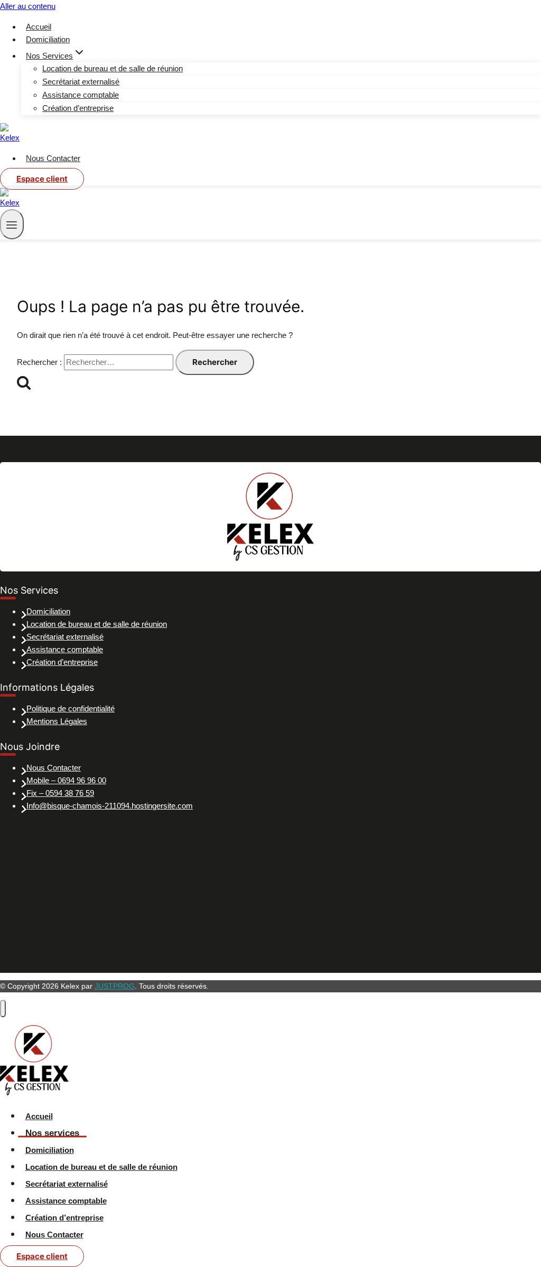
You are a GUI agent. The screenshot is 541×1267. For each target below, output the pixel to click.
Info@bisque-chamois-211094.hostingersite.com (109, 805)
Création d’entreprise (78, 108)
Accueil (38, 26)
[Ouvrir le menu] (12, 224)
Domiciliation (48, 39)
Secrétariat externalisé (80, 81)
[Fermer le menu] (3, 1008)
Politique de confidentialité (70, 708)
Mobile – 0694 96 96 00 (66, 780)
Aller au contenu (27, 6)
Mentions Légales (56, 721)
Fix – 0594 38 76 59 (60, 793)
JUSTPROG (115, 986)
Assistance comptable (80, 94)
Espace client (42, 179)
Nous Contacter (53, 158)
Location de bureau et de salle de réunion (112, 68)
